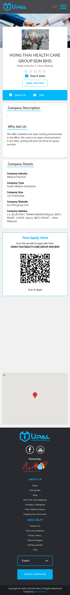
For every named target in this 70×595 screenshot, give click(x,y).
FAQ (35, 550)
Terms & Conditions (35, 531)
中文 (54, 7)
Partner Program (35, 540)
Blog (35, 495)
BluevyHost (40, 591)
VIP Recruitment (35, 545)
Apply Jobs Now (35, 83)
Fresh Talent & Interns (35, 509)
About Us (20, 95)
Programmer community (35, 514)
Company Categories (35, 504)
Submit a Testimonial (35, 574)
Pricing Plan (35, 490)
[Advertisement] (35, 334)
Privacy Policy (35, 535)
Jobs (41, 95)
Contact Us (35, 526)
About (35, 485)
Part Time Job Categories (35, 500)
